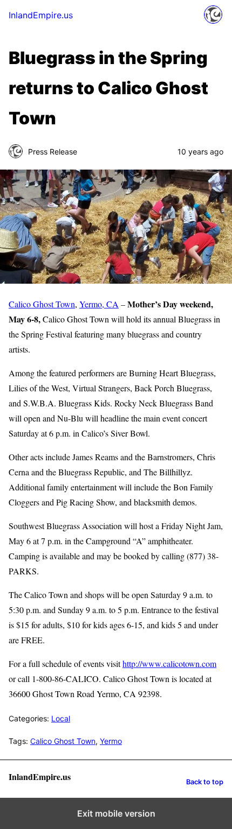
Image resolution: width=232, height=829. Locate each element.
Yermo (111, 741)
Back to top (204, 782)
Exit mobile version (116, 813)
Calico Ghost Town (42, 304)
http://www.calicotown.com (169, 663)
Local (60, 718)
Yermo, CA (99, 304)
